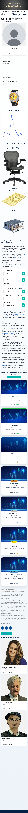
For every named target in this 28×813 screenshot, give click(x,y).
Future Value (6, 302)
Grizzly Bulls (18, 257)
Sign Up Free (7, 633)
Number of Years (7, 277)
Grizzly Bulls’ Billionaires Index (9, 333)
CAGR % (6, 283)
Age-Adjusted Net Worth (9, 81)
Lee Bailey (8, 623)
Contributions (7, 295)
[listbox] (16, 288)
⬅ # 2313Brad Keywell (7, 11)
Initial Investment (8, 270)
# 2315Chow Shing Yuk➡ (20, 11)
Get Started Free (14, 377)
